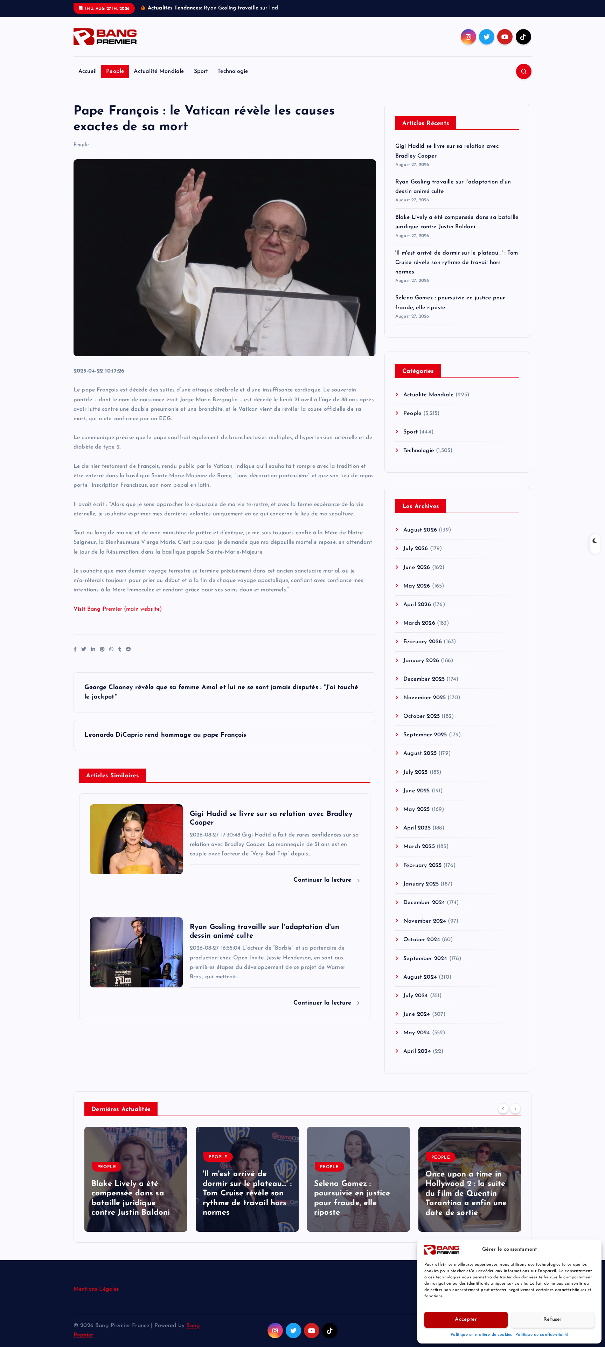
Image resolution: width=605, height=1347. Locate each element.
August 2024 (420, 977)
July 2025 (415, 772)
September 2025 (425, 735)
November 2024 (424, 921)
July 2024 (415, 996)
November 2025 (424, 698)
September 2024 (425, 958)
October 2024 (421, 940)
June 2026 (416, 567)
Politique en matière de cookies (481, 1335)
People (115, 71)
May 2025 (416, 809)
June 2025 (416, 791)
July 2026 (415, 548)
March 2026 (419, 623)
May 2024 (416, 1033)
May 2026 (416, 586)
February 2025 (422, 865)
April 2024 (417, 1051)
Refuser (552, 1319)
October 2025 (421, 716)
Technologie (232, 71)
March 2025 (419, 846)
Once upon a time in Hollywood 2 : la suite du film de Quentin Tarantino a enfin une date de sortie (466, 1194)
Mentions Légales (96, 1289)
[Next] (515, 1108)
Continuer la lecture (323, 880)
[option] (135, 1179)
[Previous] (503, 1108)
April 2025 (417, 828)
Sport (201, 71)
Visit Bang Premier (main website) (118, 609)
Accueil (87, 71)
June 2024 (416, 1014)
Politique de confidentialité (541, 1335)
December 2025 (424, 679)
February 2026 (422, 642)
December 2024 (424, 902)
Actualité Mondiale (159, 71)
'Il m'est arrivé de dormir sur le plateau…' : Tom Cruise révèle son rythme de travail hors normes (456, 262)
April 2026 (417, 604)
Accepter (466, 1319)
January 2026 (421, 661)
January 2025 (421, 884)
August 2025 (420, 753)
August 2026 (420, 530)
